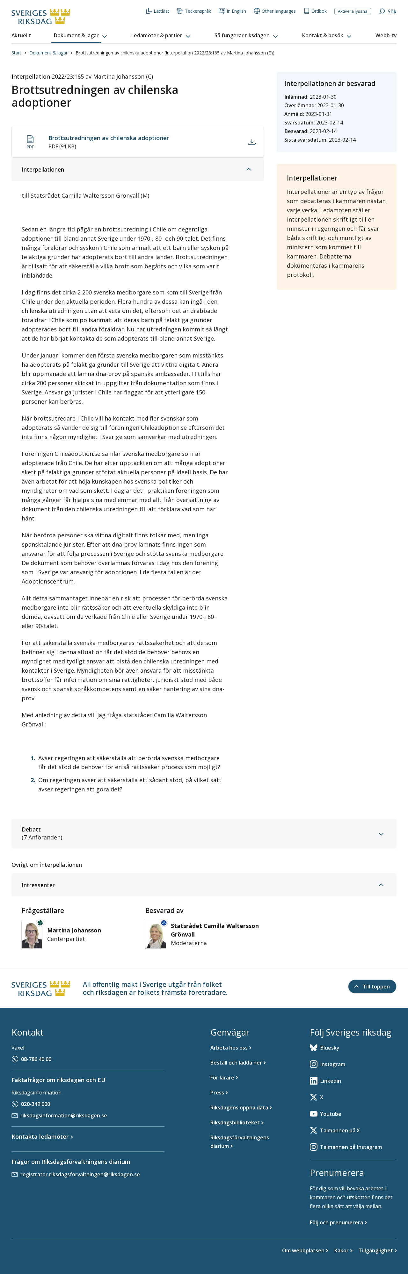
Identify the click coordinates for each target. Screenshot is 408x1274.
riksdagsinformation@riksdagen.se (63, 1115)
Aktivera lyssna (353, 11)
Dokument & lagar (48, 53)
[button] (81, 35)
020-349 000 (35, 1104)
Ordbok (319, 11)
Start (16, 53)
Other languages (279, 11)
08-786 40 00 (36, 1059)
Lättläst (161, 11)
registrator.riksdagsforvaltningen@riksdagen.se (80, 1174)
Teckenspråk (198, 11)
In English (236, 11)
